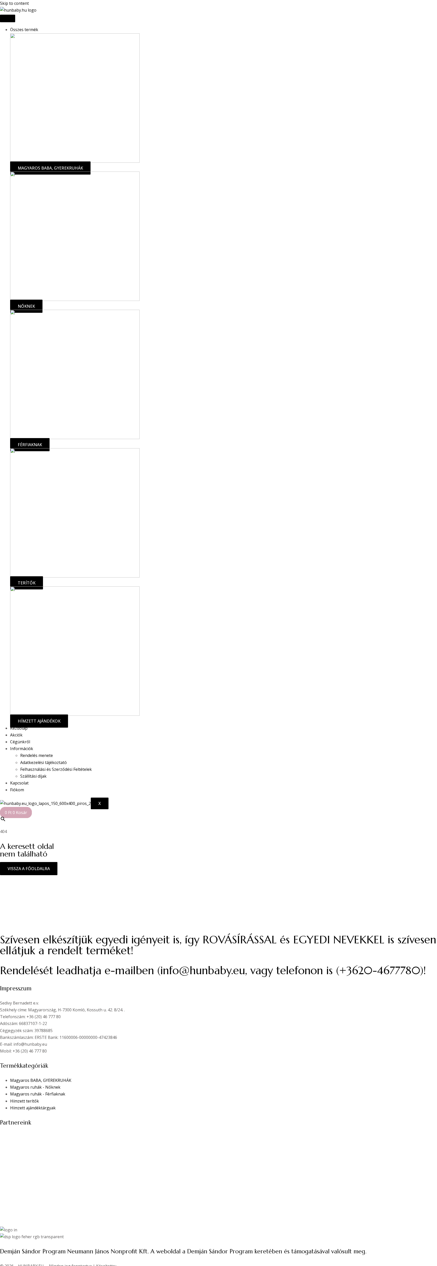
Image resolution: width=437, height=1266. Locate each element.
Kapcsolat (19, 783)
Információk (21, 748)
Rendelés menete (36, 755)
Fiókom (17, 790)
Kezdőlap (19, 728)
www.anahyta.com (18, 1137)
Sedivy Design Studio (20, 1144)
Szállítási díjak (33, 776)
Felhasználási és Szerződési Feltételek (56, 769)
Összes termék (24, 29)
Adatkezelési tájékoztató (43, 762)
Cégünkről (20, 742)
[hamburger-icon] (7, 18)
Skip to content (14, 3)
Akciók (16, 735)
